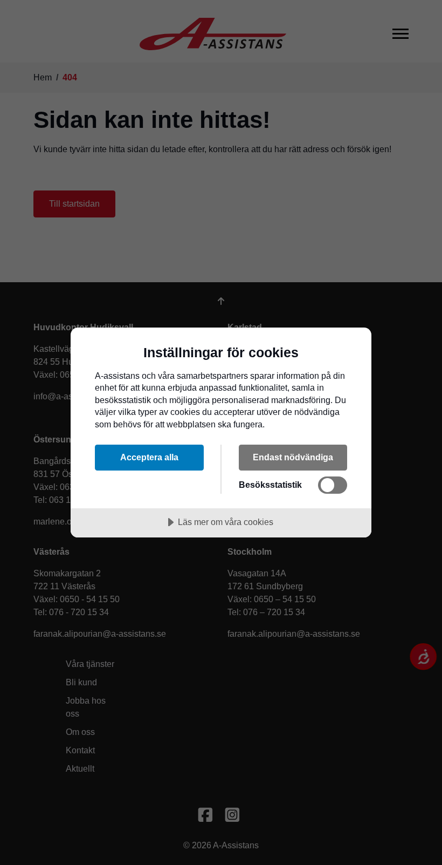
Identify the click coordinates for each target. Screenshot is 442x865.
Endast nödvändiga (293, 457)
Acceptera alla (149, 457)
